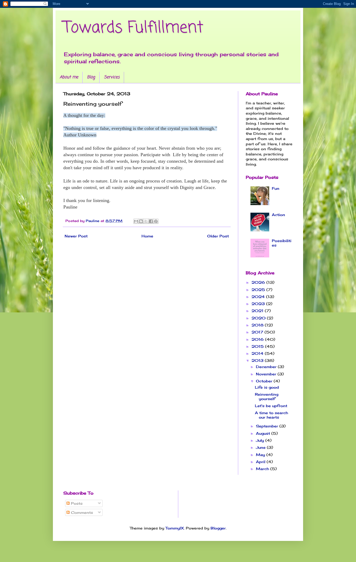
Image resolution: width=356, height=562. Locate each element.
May (261, 454)
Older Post (218, 236)
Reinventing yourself (266, 396)
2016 (258, 339)
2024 (258, 296)
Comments (81, 512)
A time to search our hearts (271, 415)
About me (69, 77)
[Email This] (136, 221)
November (267, 374)
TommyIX (174, 528)
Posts (76, 503)
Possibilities (281, 242)
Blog (91, 77)
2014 (258, 353)
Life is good (267, 387)
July (260, 440)
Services (112, 77)
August (263, 433)
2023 (258, 303)
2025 (258, 289)
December (267, 366)
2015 (258, 346)
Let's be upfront (271, 405)
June (261, 447)
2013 (258, 360)
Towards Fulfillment (133, 28)
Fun (275, 188)
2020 (259, 318)
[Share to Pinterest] (155, 221)
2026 (258, 282)
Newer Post (76, 236)
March (263, 468)
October (265, 381)
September (267, 426)
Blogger (218, 528)
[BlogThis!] (141, 221)
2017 (258, 332)
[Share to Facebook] (151, 221)
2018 (258, 325)
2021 (258, 310)
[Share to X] (146, 221)
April (261, 461)
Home (147, 236)
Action (278, 214)
